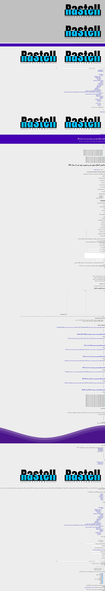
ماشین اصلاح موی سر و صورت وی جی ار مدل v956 (94, 356)
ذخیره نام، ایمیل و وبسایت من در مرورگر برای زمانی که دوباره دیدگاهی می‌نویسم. (89, 262)
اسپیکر (101, 81)
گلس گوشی (98, 85)
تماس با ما (99, 100)
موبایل (102, 75)
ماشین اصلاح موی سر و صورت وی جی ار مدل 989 (91, 138)
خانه (104, 141)
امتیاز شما (103, 240)
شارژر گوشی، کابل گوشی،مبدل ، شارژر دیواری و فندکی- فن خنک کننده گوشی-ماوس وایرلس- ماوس (82, 91)
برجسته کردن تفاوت (98, 569)
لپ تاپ (93, 587)
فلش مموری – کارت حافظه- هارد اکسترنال (93, 90)
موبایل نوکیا (98, 78)
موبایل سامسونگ (97, 76)
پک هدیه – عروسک (99, 529)
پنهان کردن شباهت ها (98, 568)
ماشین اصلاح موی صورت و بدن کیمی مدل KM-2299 (93, 378)
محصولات (101, 97)
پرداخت (99, 105)
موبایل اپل (99, 79)
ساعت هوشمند (100, 83)
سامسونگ (96, 88)
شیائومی (96, 87)
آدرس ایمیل (102, 551)
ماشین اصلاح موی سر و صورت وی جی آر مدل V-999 (93, 367)
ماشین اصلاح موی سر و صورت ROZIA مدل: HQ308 (93, 389)
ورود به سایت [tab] (100, 540)
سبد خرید (99, 104)
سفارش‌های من (100, 463)
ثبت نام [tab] (101, 541)
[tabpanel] (52, 546)
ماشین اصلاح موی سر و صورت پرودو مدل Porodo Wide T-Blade (91, 334)
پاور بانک (101, 82)
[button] (101, 493)
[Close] (104, 560)
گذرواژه (103, 545)
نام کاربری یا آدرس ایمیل (100, 543)
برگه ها (101, 98)
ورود (95, 547)
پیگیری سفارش (98, 99)
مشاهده (103, 45)
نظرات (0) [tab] (100, 196)
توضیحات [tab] (101, 195)
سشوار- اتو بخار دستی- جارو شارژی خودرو (93, 93)
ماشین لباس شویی (87, 587)
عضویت (103, 555)
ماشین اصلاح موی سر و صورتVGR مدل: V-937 (94, 345)
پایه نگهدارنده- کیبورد (97, 89)
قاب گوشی (99, 86)
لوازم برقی (101, 92)
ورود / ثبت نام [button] (98, 103)
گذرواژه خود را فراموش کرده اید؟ (99, 549)
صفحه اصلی (100, 74)
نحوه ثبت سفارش (99, 461)
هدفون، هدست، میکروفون (98, 80)
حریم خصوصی (100, 462)
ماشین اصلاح (100, 141)
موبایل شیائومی (98, 77)
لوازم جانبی (101, 84)
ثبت (104, 264)
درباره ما (99, 101)
